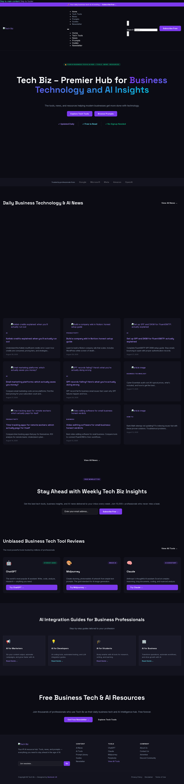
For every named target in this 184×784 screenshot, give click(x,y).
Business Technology (136, 374)
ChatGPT (111, 748)
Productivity (72, 333)
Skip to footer (26, 1)
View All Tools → (169, 548)
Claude (111, 751)
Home (74, 11)
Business (70, 419)
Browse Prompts (106, 114)
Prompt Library (82, 755)
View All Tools (114, 761)
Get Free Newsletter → (78, 719)
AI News (79, 748)
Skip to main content (10, 1)
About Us (143, 748)
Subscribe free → (109, 4)
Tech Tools (77, 14)
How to (130, 417)
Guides (75, 21)
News (74, 16)
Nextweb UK (52, 777)
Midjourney (112, 755)
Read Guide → (12, 661)
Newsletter (77, 24)
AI (7, 333)
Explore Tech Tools (79, 114)
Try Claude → (136, 587)
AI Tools (79, 751)
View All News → (169, 203)
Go (67, 764)
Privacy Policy (136, 777)
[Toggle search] (128, 23)
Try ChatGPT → (17, 587)
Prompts (75, 19)
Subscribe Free (170, 28)
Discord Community (148, 758)
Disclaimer (149, 777)
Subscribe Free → (111, 512)
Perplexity (112, 758)
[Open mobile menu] (68, 29)
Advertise (144, 755)
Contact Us (144, 751)
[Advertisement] (78, 158)
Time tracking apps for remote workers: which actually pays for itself (30, 426)
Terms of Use (160, 777)
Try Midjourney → (78, 587)
